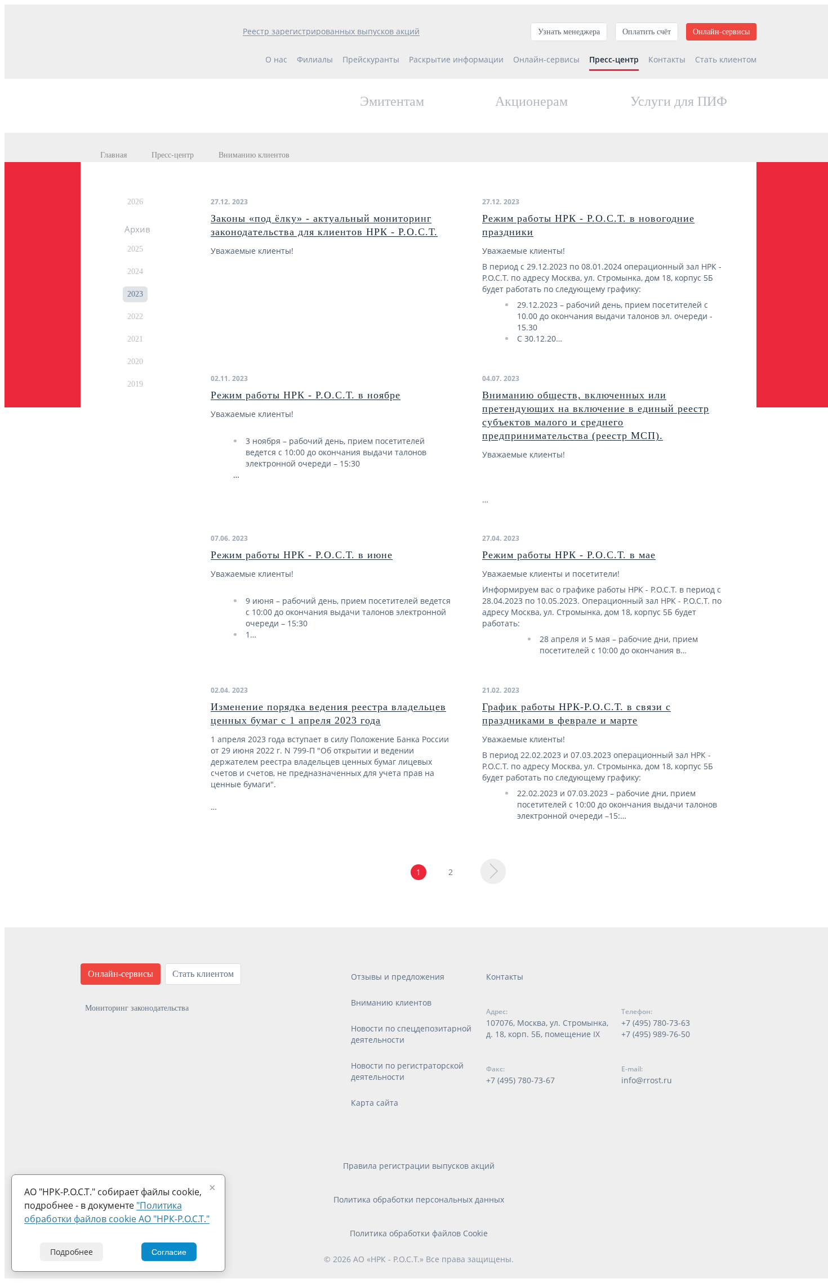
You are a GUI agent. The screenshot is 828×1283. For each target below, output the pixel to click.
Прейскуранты (370, 60)
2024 (135, 271)
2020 (135, 361)
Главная (113, 155)
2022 (135, 316)
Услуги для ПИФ (678, 101)
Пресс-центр (614, 60)
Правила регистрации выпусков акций (419, 1165)
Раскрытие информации (456, 60)
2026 (135, 202)
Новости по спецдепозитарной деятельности (411, 1034)
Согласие (169, 1252)
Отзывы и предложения (397, 976)
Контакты (666, 60)
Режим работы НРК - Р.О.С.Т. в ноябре (305, 395)
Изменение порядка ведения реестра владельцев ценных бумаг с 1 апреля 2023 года (328, 713)
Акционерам (531, 101)
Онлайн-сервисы (721, 32)
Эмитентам (392, 101)
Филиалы (315, 60)
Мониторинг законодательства (137, 1008)
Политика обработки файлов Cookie (419, 1233)
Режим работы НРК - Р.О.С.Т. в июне (302, 554)
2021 (135, 339)
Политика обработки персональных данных (418, 1199)
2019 (135, 384)
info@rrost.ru (646, 1080)
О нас (276, 60)
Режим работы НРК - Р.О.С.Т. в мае (569, 554)
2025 (135, 249)
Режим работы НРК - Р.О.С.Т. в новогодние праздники (588, 225)
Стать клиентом (725, 60)
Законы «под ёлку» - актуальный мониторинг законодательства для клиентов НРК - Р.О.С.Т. (324, 225)
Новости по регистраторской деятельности (407, 1071)
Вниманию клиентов (391, 1002)
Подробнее (71, 1251)
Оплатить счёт (646, 32)
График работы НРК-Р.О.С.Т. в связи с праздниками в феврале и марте (576, 713)
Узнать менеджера (569, 32)
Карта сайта (374, 1102)
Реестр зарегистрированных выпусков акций (331, 31)
